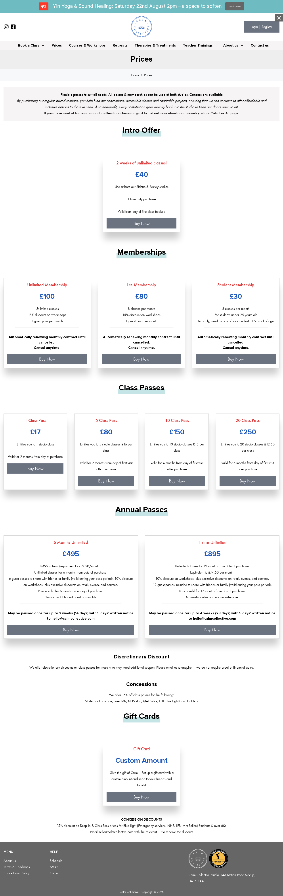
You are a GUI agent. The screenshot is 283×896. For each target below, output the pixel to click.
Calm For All (220, 113)
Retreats (120, 45)
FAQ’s (54, 867)
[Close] (279, 17)
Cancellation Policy (16, 873)
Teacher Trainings (198, 45)
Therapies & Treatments (155, 45)
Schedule (56, 860)
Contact (55, 873)
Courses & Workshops (87, 45)
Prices (57, 45)
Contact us (260, 45)
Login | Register (261, 26)
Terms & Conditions (17, 867)
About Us (10, 860)
